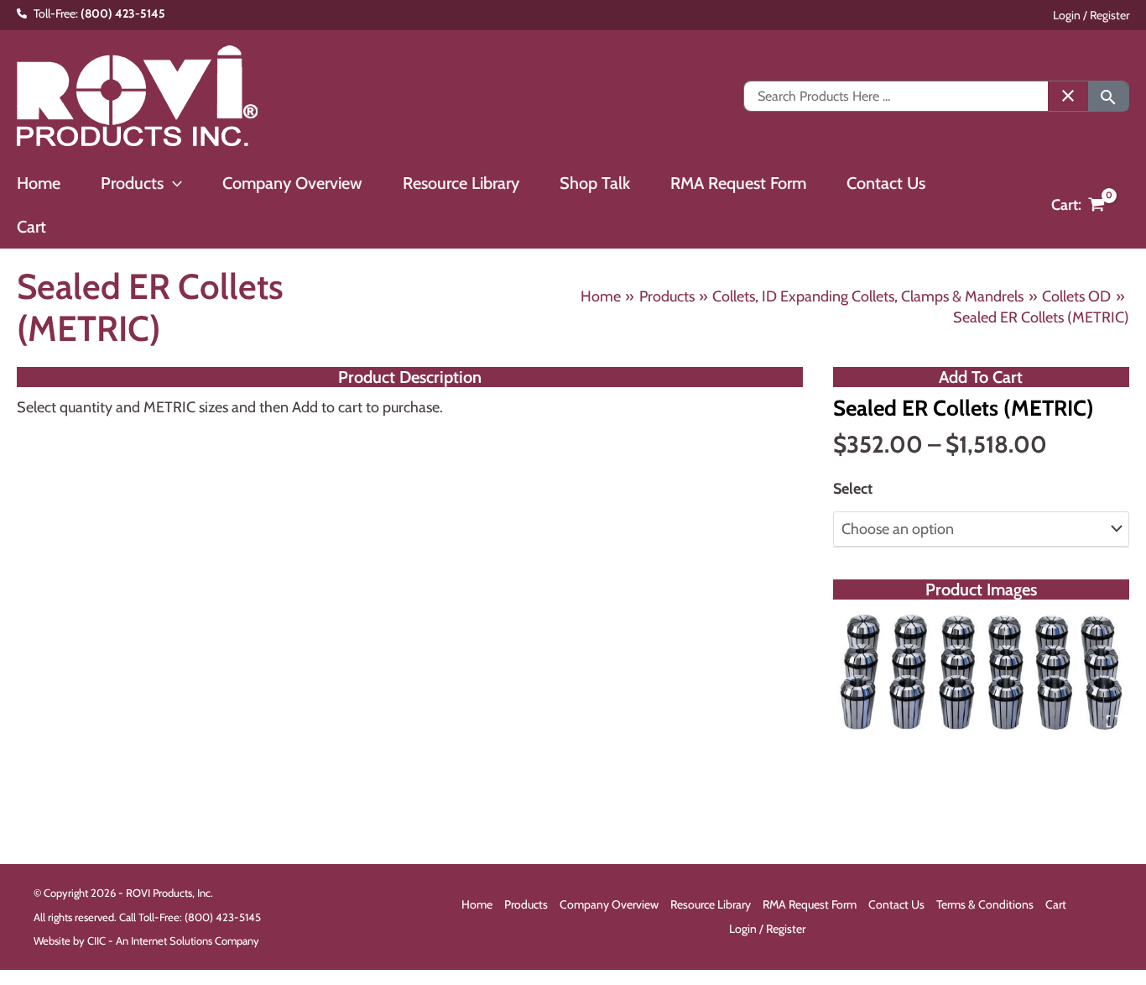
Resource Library (710, 904)
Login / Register (1091, 15)
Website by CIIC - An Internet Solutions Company (146, 940)
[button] (173, 183)
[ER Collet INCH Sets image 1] (981, 673)
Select (853, 488)
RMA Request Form (810, 904)
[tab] (981, 720)
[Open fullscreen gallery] (1112, 721)
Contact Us (896, 904)
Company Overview (609, 904)
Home (476, 904)
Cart (1055, 904)
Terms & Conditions (985, 904)
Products (526, 904)
